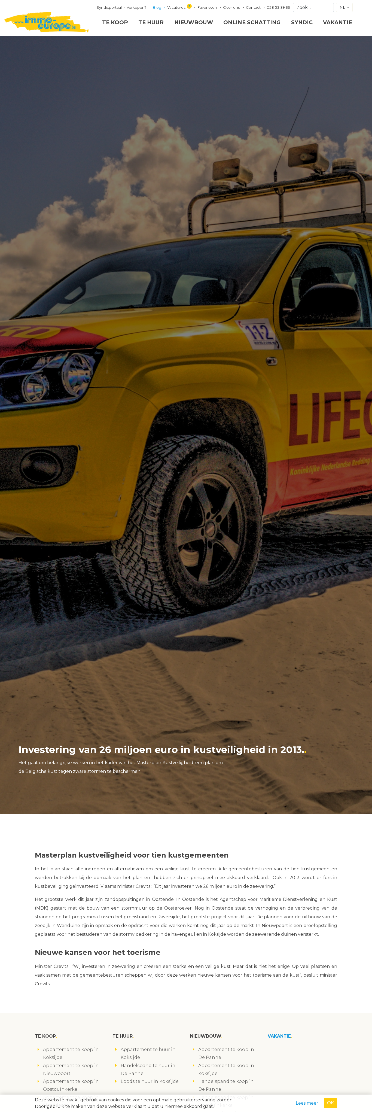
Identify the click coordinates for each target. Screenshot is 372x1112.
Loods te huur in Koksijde (150, 1081)
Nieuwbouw (193, 22)
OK (330, 1102)
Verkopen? (137, 7)
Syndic (302, 22)
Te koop (115, 22)
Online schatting (251, 22)
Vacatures (178, 7)
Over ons (232, 7)
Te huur (151, 22)
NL (343, 7)
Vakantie (337, 22)
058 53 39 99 (278, 7)
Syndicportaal (109, 7)
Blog (157, 7)
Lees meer (307, 1103)
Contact (254, 7)
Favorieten (207, 7)
